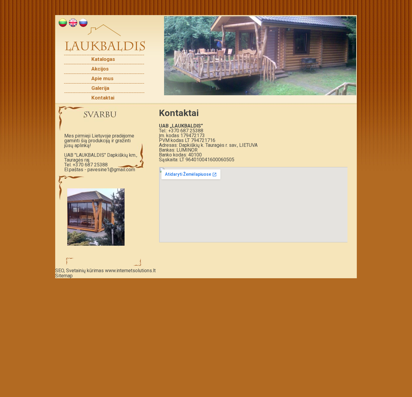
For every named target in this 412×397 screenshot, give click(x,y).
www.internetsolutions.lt (130, 270)
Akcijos (100, 68)
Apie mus (102, 78)
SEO (59, 270)
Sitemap (64, 276)
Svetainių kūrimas (85, 270)
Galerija (100, 88)
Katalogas (103, 59)
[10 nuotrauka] (260, 55)
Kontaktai (102, 97)
